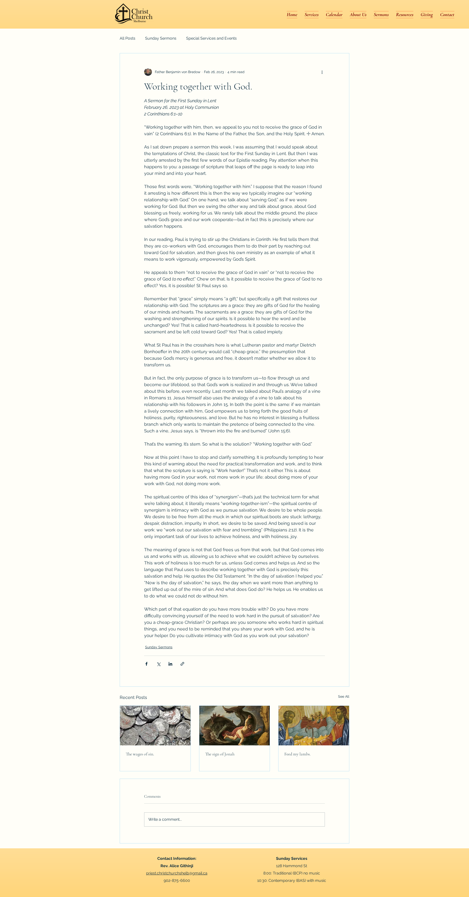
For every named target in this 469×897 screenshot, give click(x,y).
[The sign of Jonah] (234, 725)
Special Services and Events (211, 38)
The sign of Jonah (219, 754)
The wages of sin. (140, 754)
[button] (358, 14)
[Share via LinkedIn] (170, 664)
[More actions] (322, 72)
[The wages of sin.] (155, 725)
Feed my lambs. (297, 754)
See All (343, 696)
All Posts (127, 38)
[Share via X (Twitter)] (158, 664)
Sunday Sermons (160, 38)
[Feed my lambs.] (313, 725)
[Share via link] (182, 664)
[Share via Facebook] (146, 664)
